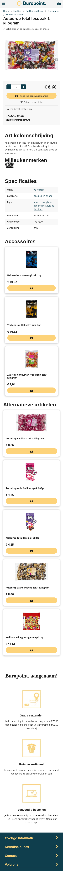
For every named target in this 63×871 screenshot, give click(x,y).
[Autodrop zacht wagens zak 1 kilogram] (31, 571)
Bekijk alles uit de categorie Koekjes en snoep (27, 28)
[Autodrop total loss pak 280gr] (31, 522)
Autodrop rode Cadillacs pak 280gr (25, 488)
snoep (37, 202)
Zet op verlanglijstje (33, 102)
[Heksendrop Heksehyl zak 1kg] (31, 259)
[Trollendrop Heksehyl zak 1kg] (31, 309)
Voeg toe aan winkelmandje (34, 96)
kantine (38, 205)
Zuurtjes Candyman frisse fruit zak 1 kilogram (27, 376)
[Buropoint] (31, 4)
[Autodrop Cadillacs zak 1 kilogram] (31, 422)
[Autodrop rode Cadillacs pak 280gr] (31, 472)
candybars (46, 202)
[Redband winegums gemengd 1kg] (31, 621)
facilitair (38, 209)
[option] (31, 55)
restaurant (48, 205)
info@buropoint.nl (19, 119)
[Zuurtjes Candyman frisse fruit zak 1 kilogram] (31, 359)
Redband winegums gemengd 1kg (24, 637)
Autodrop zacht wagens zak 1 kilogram (27, 587)
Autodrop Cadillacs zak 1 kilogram (25, 438)
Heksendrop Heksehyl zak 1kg (24, 275)
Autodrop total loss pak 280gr (22, 537)
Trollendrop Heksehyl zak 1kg (24, 325)
